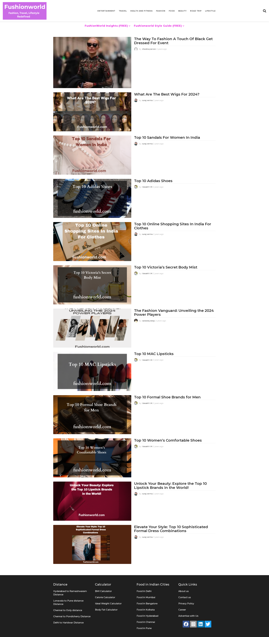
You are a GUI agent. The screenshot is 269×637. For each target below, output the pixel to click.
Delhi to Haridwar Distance (68, 622)
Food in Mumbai (146, 597)
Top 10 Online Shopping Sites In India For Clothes (172, 226)
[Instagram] (193, 624)
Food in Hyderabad (147, 616)
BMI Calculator (103, 591)
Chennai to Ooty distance (67, 610)
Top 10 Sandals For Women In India (167, 137)
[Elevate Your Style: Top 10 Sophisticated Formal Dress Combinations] (92, 544)
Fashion (160, 11)
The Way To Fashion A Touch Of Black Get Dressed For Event (173, 41)
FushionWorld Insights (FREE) (106, 25)
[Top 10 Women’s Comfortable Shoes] (92, 457)
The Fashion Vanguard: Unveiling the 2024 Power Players (174, 312)
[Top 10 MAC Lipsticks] (92, 371)
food (172, 11)
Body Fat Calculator (106, 609)
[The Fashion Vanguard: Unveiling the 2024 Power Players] (92, 328)
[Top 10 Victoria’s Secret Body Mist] (92, 284)
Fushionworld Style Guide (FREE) (158, 25)
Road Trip (196, 11)
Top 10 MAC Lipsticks (154, 354)
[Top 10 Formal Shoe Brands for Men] (92, 414)
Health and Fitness (141, 11)
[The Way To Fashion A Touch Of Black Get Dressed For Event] (92, 62)
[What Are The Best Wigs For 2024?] (92, 111)
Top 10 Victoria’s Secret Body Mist (165, 267)
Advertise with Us (188, 616)
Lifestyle (210, 11)
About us (183, 591)
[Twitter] (208, 624)
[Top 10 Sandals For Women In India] (92, 155)
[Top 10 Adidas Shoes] (92, 198)
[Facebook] (186, 624)
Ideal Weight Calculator (108, 603)
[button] (264, 11)
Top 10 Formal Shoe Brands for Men (167, 397)
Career (182, 609)
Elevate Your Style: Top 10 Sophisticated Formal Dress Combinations (171, 529)
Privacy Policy (186, 603)
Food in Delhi (144, 591)
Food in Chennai (146, 622)
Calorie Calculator (105, 597)
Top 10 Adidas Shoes (153, 181)
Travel (123, 11)
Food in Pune (144, 628)
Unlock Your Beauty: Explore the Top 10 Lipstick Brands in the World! (170, 485)
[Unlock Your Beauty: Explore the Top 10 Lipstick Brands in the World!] (92, 501)
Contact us (184, 597)
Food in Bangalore (147, 603)
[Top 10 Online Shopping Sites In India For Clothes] (92, 241)
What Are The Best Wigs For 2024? (167, 94)
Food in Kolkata (146, 609)
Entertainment (106, 11)
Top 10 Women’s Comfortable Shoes (168, 440)
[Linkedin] (200, 624)
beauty (182, 11)
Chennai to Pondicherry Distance (72, 616)
